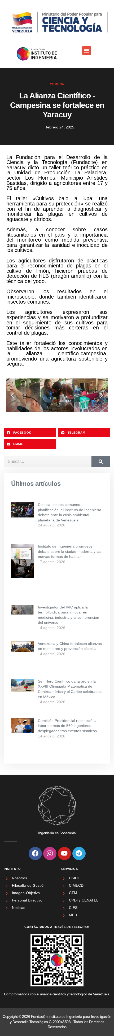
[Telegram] (79, 853)
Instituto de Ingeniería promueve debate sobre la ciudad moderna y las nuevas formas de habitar (69, 551)
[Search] (100, 461)
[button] (86, 50)
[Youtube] (64, 853)
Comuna (57, 84)
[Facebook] (35, 853)
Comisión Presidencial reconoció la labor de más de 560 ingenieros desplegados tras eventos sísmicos (67, 725)
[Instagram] (49, 853)
